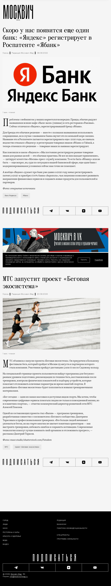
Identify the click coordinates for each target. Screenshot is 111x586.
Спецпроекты (63, 535)
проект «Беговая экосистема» (27, 447)
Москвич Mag (16, 574)
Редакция (61, 520)
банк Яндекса (10, 195)
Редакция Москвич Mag (23, 53)
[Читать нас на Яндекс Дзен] (84, 211)
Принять (84, 260)
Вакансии (61, 524)
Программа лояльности (67, 539)
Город (5, 53)
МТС (6, 447)
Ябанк (25, 195)
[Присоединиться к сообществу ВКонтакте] (67, 211)
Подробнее (99, 260)
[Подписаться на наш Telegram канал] (51, 211)
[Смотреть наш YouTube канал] (100, 211)
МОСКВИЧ (18, 12)
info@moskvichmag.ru (19, 576)
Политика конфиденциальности (72, 528)
